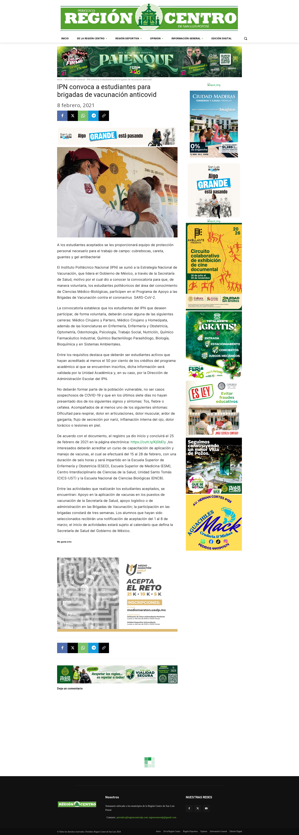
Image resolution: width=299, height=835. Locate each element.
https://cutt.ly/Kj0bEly (148, 442)
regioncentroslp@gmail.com (162, 817)
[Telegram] (93, 116)
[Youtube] (206, 808)
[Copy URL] (104, 116)
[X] (72, 116)
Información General (75, 79)
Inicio (59, 79)
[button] (245, 38)
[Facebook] (62, 116)
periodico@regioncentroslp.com (132, 817)
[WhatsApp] (83, 116)
